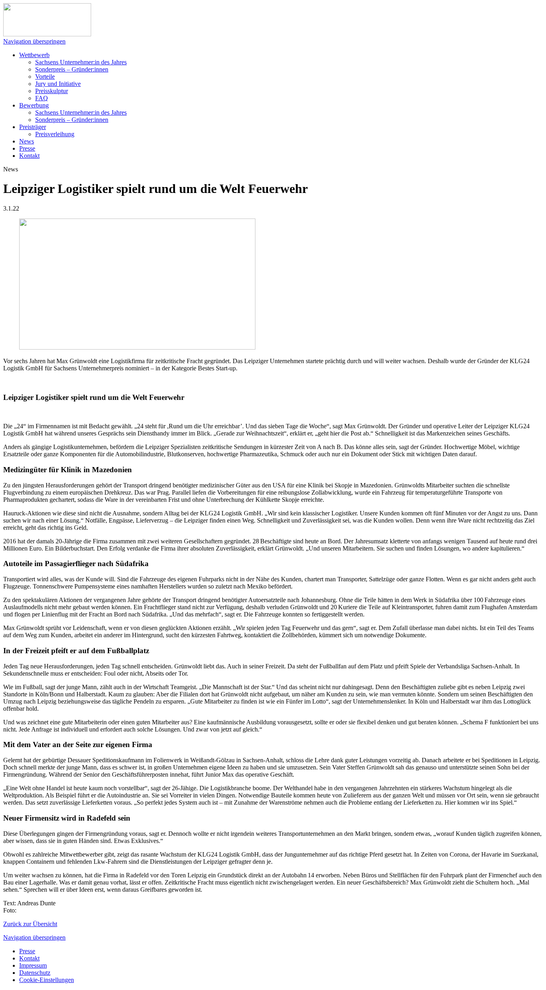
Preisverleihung (54, 134)
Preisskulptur (51, 90)
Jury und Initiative (58, 83)
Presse (27, 148)
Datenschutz (34, 972)
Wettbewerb (34, 55)
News (26, 141)
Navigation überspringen (34, 41)
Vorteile (45, 76)
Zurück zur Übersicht (30, 923)
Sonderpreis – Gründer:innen (71, 69)
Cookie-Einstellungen (46, 979)
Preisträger (32, 126)
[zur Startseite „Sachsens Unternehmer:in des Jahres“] (47, 34)
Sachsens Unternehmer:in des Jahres (81, 62)
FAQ (41, 98)
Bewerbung (34, 105)
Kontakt (29, 155)
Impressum (33, 965)
